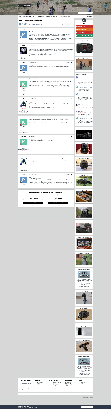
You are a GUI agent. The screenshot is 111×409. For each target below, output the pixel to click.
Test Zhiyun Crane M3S (84, 308)
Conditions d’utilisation (33, 407)
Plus (65, 13)
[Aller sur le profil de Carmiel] (77, 77)
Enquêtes (38, 383)
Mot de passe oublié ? (80, 32)
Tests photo (54, 383)
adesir (23, 45)
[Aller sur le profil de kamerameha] (23, 84)
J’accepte (88, 406)
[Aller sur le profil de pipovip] (20, 24)
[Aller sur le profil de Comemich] (77, 105)
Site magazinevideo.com (81, 29)
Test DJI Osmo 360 (84, 143)
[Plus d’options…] (72, 29)
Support (61, 13)
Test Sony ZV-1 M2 (84, 291)
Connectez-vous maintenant (58, 202)
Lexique (82, 383)
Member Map (45, 13)
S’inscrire (88, 5)
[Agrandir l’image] (53, 107)
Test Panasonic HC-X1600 (84, 128)
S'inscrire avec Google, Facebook (82, 35)
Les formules (68, 382)
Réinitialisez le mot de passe (84, 286)
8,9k (23, 57)
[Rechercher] (92, 13)
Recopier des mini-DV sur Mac (84, 190)
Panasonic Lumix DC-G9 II (84, 222)
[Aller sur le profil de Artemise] (77, 87)
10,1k (24, 110)
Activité (20, 13)
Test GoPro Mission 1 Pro (84, 40)
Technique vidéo (40, 382)
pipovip (23, 29)
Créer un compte (69, 384)
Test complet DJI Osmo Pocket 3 (84, 253)
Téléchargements (27, 13)
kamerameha (23, 78)
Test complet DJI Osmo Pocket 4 (84, 58)
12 (23, 74)
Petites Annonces (37, 13)
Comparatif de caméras (56, 384)
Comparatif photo (55, 385)
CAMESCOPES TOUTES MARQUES (35, 24)
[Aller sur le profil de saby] (77, 112)
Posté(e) (32, 45)
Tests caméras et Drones (56, 382)
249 (24, 90)
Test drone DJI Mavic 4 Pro (84, 158)
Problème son (80, 86)
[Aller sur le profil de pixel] (23, 104)
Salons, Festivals (84, 382)
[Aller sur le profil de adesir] (23, 50)
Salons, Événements (54, 13)
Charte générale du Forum (81, 26)
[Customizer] (92, 6)
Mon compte (68, 383)
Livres (38, 384)
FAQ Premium (68, 385)
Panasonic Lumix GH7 (84, 175)
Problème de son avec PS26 (83, 76)
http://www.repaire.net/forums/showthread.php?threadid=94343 (41, 140)
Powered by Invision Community (88, 397)
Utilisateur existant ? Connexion (79, 5)
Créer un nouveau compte (33, 202)
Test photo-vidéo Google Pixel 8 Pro (84, 237)
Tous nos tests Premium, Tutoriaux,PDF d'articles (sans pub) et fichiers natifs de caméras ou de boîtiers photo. (84, 280)
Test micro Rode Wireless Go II (84, 340)
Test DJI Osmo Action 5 (84, 206)
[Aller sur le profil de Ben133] (77, 94)
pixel (23, 98)
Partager (61, 24)
